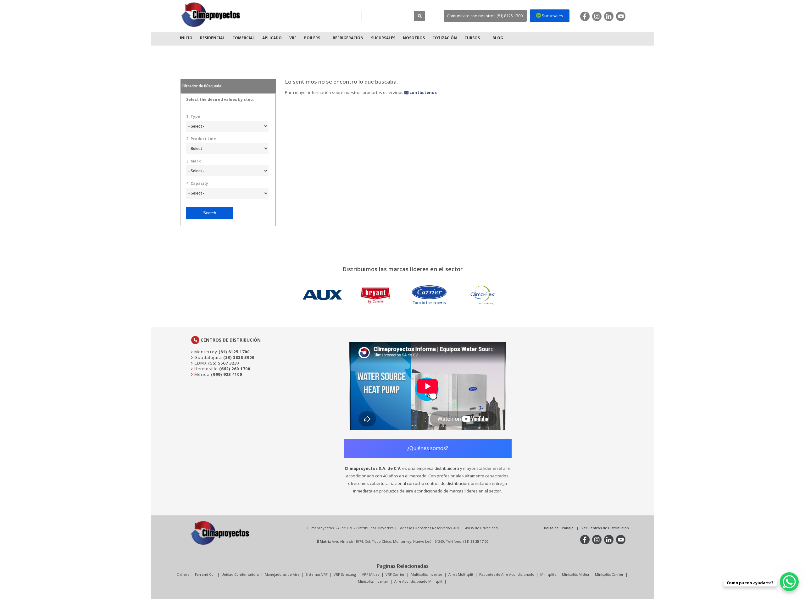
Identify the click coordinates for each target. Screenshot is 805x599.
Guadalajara (207, 357)
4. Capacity (197, 183)
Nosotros (414, 38)
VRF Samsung (345, 574)
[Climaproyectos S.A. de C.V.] (210, 15)
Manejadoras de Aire (282, 574)
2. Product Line (201, 138)
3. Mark (193, 161)
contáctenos (422, 92)
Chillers (182, 574)
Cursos (472, 38)
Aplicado (272, 38)
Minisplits (548, 574)
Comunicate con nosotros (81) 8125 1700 (485, 16)
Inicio (186, 38)
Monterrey (205, 351)
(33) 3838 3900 (238, 357)
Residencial (212, 38)
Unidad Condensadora (240, 574)
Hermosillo (205, 368)
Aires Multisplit (460, 574)
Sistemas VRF (317, 574)
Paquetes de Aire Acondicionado (506, 574)
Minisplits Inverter (373, 581)
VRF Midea (371, 574)
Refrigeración (348, 38)
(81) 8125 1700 (234, 351)
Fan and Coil (205, 574)
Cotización (444, 38)
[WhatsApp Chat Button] (789, 581)
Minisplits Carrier (609, 574)
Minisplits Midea (575, 574)
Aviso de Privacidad (481, 527)
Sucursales (383, 38)
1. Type (193, 116)
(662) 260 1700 (234, 368)
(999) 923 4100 (226, 374)
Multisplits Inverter (426, 574)
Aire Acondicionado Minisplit (418, 581)
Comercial (243, 38)
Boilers (312, 38)
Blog (497, 38)
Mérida (201, 374)
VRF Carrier (395, 574)
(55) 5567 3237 (223, 363)
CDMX (200, 363)
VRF (293, 38)
